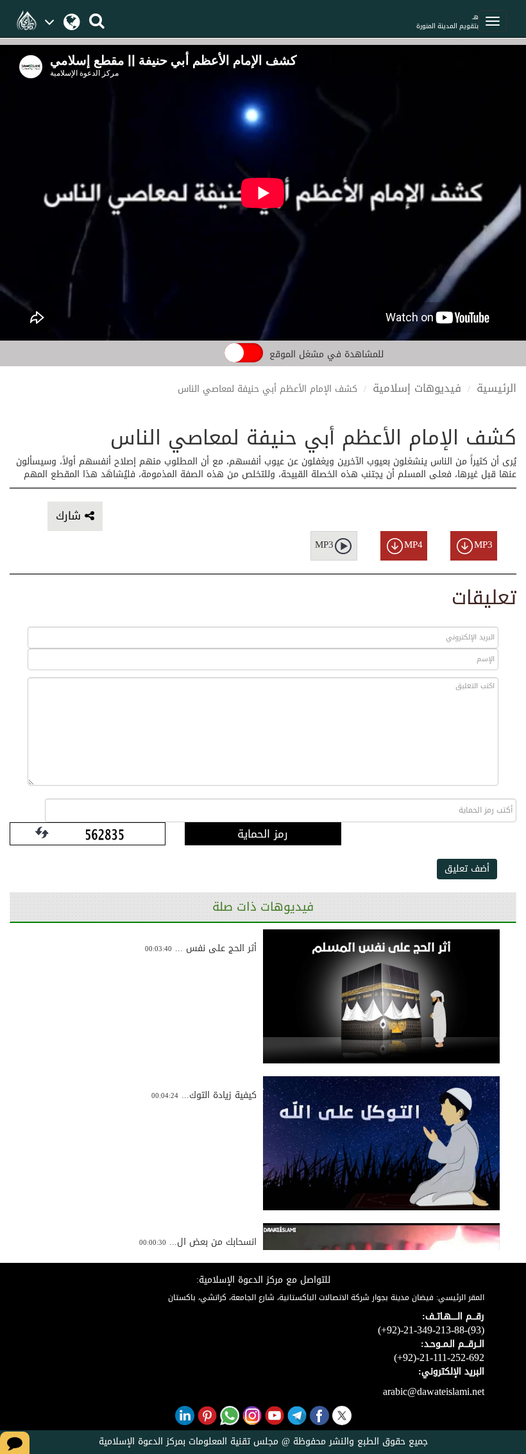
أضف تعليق (467, 868)
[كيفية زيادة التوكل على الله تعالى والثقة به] (381, 1143)
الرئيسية (496, 388)
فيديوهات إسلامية (417, 388)
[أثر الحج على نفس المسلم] (381, 996)
